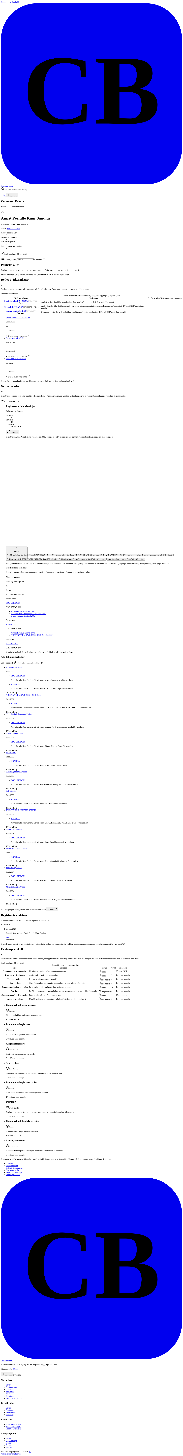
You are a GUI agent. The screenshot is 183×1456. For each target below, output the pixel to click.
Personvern (10, 1454)
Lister (8, 1385)
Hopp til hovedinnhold (10, 2)
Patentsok (10, 1396)
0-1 (30, 1452)
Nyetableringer (12, 1387)
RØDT (9, 937)
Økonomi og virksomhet (17, 336)
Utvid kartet (14, 432)
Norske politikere (13, 228)
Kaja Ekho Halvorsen (14, 829)
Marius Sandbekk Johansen (17, 848)
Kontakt (9, 1447)
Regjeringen (11, 1412)
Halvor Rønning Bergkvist (16, 772)
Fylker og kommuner (14, 1398)
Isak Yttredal (11, 791)
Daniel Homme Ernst (23, 616)
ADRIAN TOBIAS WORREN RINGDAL (32, 635)
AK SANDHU (12, 643)
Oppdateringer (11, 1441)
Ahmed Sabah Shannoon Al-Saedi (28, 614)
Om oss (9, 1445)
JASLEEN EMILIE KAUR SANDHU (21, 810)
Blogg (8, 1438)
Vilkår (3, 1454)
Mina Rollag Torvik (14, 868)
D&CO (15, 1369)
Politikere (9, 1415)
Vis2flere (50, 910)
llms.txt (17, 1454)
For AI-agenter (13, 1424)
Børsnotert (10, 1391)
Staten (8, 1408)
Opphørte (9, 1389)
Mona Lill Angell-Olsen (15, 887)
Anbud (8, 1394)
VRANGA (10, 624)
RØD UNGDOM (13, 603)
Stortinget (10, 1410)
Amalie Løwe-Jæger (23, 611)
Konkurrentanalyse (13, 1426)
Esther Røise (11, 752)
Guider (8, 1443)
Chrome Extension (13, 1429)
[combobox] (15, 189)
